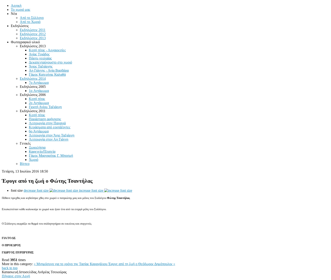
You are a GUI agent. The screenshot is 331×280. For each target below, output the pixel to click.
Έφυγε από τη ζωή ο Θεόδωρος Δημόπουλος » (141, 264)
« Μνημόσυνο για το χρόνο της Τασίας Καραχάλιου (71, 264)
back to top (10, 268)
